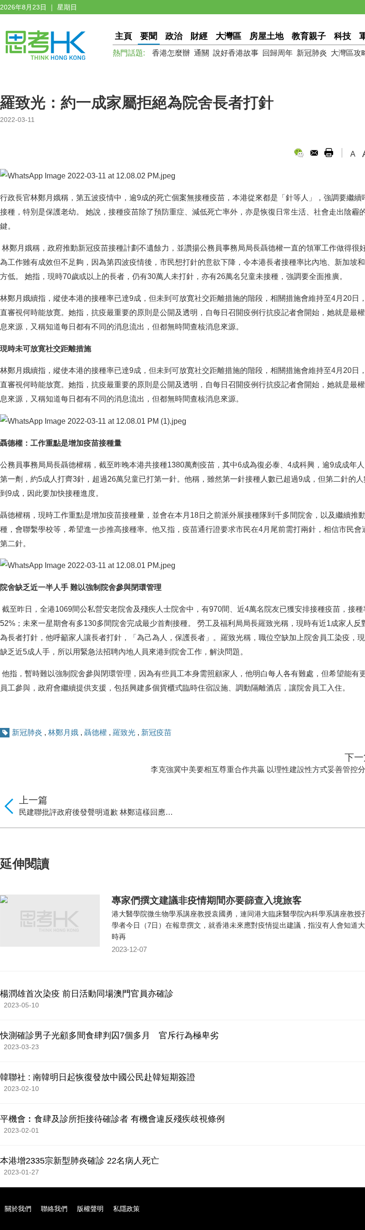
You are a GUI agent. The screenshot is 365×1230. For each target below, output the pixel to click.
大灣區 (228, 36)
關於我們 (18, 1208)
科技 (342, 36)
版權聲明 (90, 1208)
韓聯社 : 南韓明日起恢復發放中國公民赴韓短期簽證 (97, 1077)
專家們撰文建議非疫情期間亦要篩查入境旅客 (207, 900)
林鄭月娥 (63, 732)
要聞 (148, 36)
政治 (173, 36)
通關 (201, 53)
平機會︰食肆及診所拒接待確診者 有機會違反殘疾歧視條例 (112, 1119)
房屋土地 (267, 36)
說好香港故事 (236, 53)
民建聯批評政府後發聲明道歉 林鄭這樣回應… (96, 812)
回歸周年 (277, 53)
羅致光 (124, 732)
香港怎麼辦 (171, 53)
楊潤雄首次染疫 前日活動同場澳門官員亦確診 (86, 993)
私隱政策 (126, 1208)
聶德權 (95, 732)
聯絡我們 (54, 1208)
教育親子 (309, 36)
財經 (199, 36)
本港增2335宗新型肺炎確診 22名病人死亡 (79, 1160)
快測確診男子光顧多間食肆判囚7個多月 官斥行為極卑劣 (109, 1035)
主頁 (123, 36)
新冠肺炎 (312, 53)
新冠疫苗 (156, 732)
